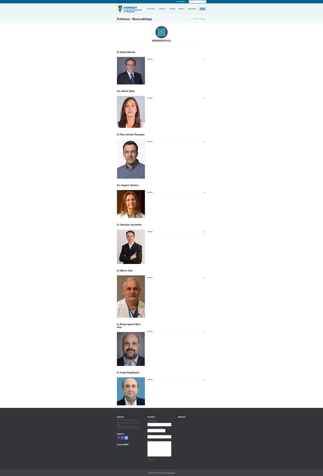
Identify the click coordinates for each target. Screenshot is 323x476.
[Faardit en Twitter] (126, 438)
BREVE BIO (150, 59)
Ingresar (119, 448)
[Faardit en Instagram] (122, 438)
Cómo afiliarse (120, 450)
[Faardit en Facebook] (118, 438)
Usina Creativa (171, 473)
